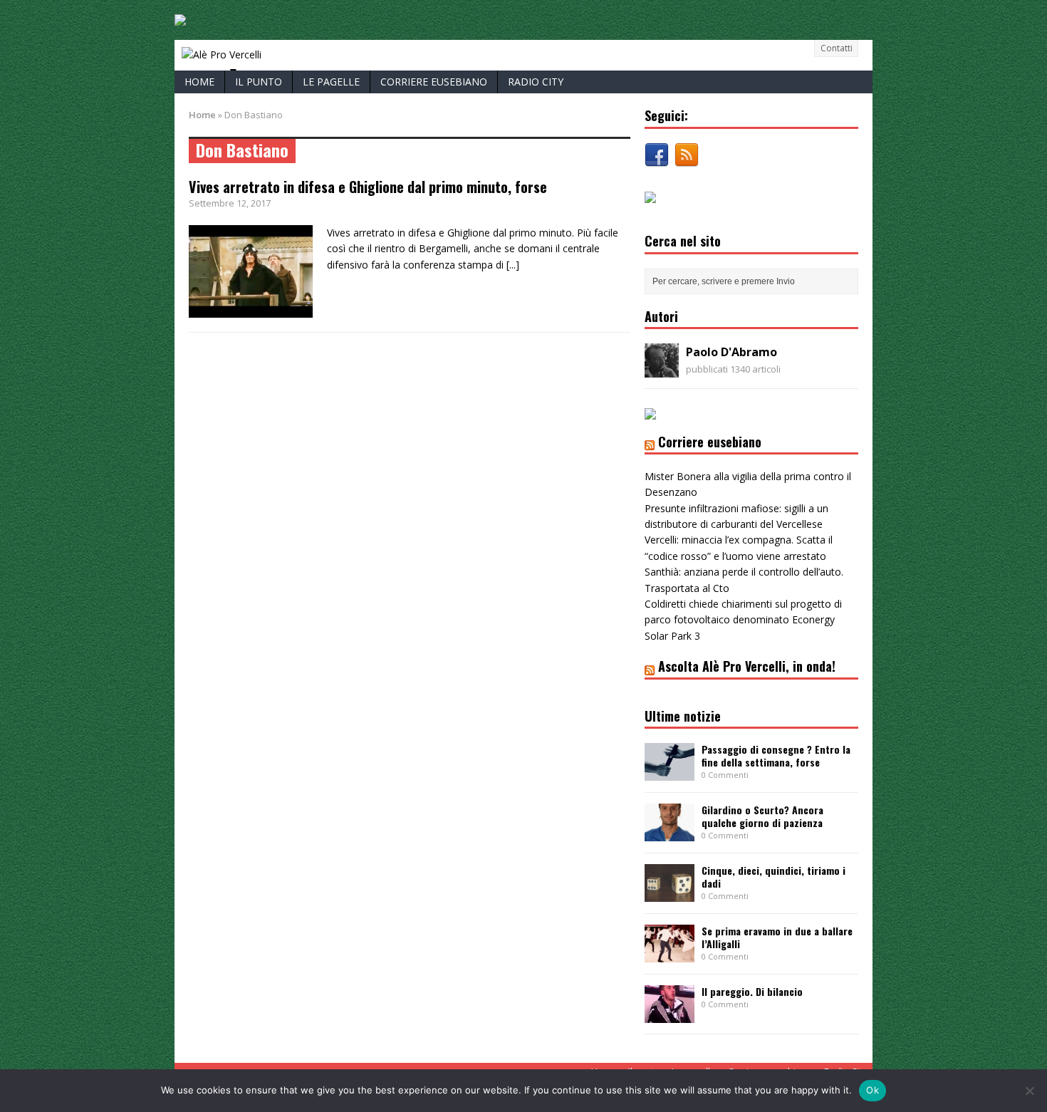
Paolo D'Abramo (731, 352)
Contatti (837, 48)
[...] (512, 264)
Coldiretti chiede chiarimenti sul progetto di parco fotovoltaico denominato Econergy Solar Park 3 (743, 620)
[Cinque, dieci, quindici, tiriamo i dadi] (669, 893)
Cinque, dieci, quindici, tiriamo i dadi (773, 876)
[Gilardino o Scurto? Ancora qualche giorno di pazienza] (669, 833)
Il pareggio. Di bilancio (752, 991)
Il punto (258, 81)
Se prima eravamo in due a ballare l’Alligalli (777, 937)
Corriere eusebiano (433, 81)
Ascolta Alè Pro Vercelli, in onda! (746, 666)
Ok (872, 1090)
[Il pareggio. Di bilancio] (669, 1014)
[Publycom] (180, 17)
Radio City (535, 81)
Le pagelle (331, 81)
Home (199, 81)
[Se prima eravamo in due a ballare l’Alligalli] (669, 954)
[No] (1029, 1091)
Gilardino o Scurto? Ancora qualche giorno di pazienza (762, 816)
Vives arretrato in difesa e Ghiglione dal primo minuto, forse (368, 186)
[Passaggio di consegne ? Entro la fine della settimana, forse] (669, 772)
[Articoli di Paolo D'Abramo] (662, 369)
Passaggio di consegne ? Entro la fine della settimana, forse (776, 755)
